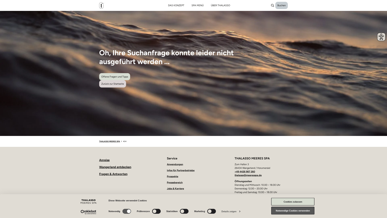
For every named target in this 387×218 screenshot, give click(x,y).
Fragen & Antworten (113, 174)
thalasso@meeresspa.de (248, 175)
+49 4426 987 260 (245, 171)
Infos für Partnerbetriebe (181, 170)
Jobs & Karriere (175, 188)
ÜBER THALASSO (220, 5)
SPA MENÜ (198, 5)
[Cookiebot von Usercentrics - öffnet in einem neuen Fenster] (88, 212)
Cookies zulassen (293, 201)
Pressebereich (175, 182)
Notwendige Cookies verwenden (293, 210)
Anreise (104, 160)
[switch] (156, 211)
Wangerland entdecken (115, 167)
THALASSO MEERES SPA (109, 141)
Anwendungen (175, 164)
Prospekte (172, 176)
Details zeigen (228, 211)
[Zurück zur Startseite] (114, 5)
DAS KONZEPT (176, 5)
